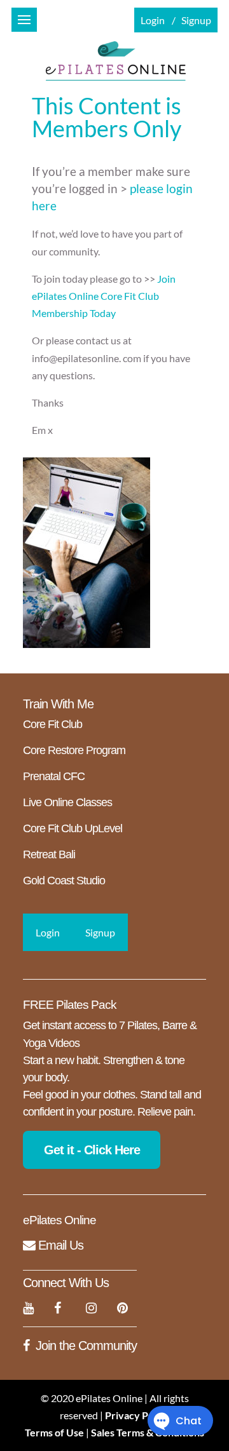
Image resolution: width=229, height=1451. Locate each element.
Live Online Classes (67, 802)
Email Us (59, 1245)
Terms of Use (54, 1432)
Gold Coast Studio (64, 880)
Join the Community (86, 1346)
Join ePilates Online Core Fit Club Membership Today (104, 296)
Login (153, 20)
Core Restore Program (74, 750)
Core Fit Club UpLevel (72, 828)
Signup (196, 20)
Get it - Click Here (92, 1150)
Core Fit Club (52, 724)
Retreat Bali (49, 854)
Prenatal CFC (54, 776)
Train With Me (58, 704)
